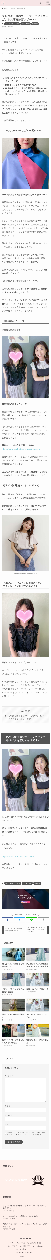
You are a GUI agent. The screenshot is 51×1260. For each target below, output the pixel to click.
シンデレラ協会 (20, 1249)
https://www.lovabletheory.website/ (18, 856)
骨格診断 (35, 23)
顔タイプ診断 (25, 23)
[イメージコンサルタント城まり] (3, 3)
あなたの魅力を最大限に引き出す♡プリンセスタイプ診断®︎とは (25, 1208)
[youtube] (27, 1238)
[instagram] (21, 1238)
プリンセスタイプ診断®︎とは (25, 1252)
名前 (7, 1106)
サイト (7, 1124)
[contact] (30, 1238)
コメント (9, 1076)
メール (8, 1115)
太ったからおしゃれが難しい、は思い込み (20, 1217)
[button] (7, 919)
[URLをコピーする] (43, 919)
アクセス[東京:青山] (34, 1243)
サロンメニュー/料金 (17, 1243)
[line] (24, 1238)
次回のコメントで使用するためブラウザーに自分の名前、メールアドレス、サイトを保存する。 (26, 1133)
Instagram (39, 1246)
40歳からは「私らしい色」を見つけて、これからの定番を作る (25, 1226)
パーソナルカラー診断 (12, 23)
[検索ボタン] (41, 3)
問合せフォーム (29, 1246)
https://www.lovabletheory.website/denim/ (21, 449)
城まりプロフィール (15, 1246)
